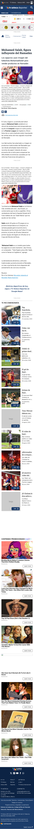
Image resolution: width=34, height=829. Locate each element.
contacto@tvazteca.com (23, 791)
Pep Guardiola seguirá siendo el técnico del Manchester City (26, 308)
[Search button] (31, 8)
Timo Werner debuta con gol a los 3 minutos (27, 412)
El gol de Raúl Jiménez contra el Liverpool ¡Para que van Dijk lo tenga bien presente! (26, 370)
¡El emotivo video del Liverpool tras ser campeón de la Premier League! (27, 474)
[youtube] (17, 774)
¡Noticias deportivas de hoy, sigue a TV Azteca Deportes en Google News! (17, 288)
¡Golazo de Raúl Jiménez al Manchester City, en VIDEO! (26, 391)
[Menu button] (2, 8)
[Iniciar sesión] (31, 2)
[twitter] (11, 774)
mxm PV (14, 22)
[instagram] (14, 774)
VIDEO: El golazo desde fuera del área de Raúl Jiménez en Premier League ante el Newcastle (27, 350)
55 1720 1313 (20, 793)
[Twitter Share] (6, 112)
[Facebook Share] (3, 112)
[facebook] (20, 774)
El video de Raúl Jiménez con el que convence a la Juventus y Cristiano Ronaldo (27, 432)
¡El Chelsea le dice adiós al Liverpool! (27, 494)
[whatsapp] (23, 774)
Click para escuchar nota (11, 115)
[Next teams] (31, 27)
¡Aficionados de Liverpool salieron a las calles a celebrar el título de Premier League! (27, 453)
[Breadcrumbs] (3, 36)
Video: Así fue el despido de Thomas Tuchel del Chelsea (26, 329)
